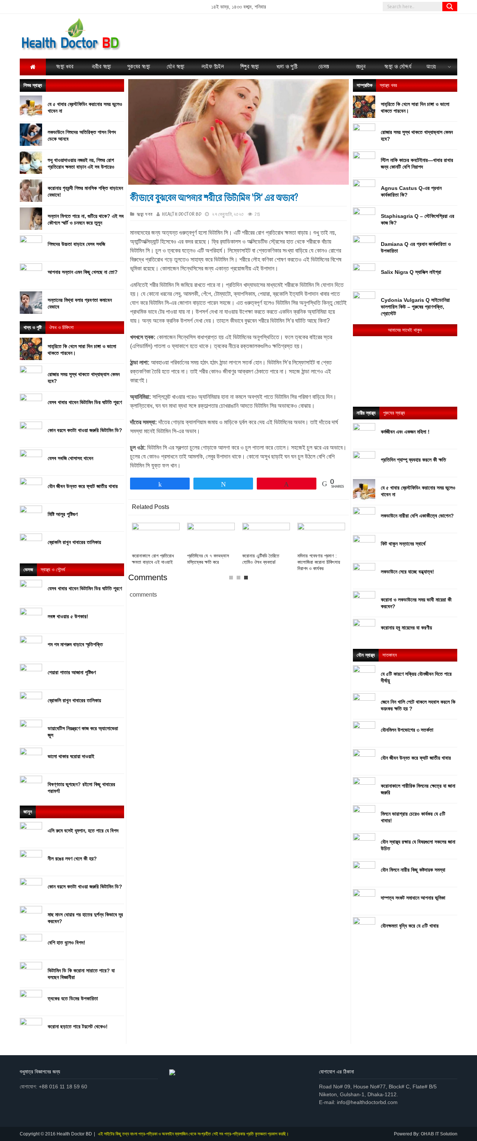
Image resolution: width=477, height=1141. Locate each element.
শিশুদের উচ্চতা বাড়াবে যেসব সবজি (76, 244)
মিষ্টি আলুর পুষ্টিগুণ (63, 514)
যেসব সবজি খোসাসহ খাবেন (70, 458)
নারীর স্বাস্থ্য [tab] (366, 413)
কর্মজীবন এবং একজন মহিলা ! (405, 432)
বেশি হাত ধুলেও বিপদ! (66, 942)
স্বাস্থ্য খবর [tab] (388, 85)
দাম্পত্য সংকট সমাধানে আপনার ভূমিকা (413, 898)
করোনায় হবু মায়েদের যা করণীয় (406, 628)
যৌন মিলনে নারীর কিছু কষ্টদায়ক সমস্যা (413, 870)
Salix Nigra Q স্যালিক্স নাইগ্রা (411, 272)
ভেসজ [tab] (28, 569)
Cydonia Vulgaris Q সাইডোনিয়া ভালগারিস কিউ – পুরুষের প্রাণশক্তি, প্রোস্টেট (415, 306)
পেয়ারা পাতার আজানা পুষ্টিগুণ (72, 672)
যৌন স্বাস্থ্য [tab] (366, 655)
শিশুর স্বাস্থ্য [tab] (32, 85)
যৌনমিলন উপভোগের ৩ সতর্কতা (407, 730)
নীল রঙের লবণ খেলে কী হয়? (72, 859)
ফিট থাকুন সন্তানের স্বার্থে (403, 544)
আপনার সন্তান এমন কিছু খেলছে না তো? (83, 272)
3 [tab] (248, 579)
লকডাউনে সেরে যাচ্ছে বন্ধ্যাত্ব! (407, 572)
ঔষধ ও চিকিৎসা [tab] (61, 327)
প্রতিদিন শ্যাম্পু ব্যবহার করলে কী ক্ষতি (413, 460)
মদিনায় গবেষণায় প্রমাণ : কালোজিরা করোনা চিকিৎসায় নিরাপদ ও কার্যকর (318, 562)
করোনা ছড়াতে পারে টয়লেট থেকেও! (78, 1026)
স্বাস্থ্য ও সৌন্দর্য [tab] (53, 569)
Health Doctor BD (181, 214)
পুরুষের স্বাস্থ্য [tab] (394, 413)
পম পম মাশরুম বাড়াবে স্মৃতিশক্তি (75, 644)
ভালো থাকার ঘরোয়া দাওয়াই (71, 756)
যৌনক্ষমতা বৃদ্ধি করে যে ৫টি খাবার (410, 926)
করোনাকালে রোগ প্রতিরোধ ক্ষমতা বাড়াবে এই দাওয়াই (153, 559)
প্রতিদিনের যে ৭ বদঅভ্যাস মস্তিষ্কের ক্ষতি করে (208, 559)
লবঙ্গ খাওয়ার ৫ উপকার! (68, 616)
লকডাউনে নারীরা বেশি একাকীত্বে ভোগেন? (417, 516)
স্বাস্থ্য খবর (145, 214)
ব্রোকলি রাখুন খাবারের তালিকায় (74, 542)
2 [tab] (240, 579)
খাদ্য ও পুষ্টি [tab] (32, 327)
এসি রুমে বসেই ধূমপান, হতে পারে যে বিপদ (83, 831)
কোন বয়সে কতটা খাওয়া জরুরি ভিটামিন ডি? (85, 430)
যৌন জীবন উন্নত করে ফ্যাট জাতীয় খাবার (83, 486)
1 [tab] (233, 579)
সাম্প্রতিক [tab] (364, 85)
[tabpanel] (266, 544)
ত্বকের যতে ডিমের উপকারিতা (73, 998)
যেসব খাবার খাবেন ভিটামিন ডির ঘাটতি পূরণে (85, 402)
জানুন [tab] (27, 812)
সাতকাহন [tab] (389, 655)
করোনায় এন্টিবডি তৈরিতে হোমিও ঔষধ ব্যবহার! (260, 559)
